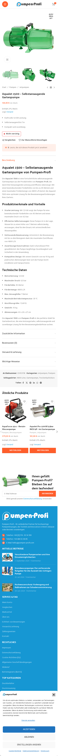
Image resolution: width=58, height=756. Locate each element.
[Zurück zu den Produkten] (51, 87)
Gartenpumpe (32, 378)
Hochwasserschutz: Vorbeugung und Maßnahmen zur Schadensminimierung (33, 586)
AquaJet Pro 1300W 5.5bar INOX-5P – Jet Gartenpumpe (42, 428)
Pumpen (12, 87)
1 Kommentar (35, 561)
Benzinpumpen (16, 432)
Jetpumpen (24, 87)
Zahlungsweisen (8, 631)
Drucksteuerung (8, 688)
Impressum (45, 751)
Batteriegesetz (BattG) (12, 672)
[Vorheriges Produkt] (47, 87)
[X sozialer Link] (27, 383)
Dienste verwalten (28, 720)
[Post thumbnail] (7, 557)
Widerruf (5, 667)
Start (4, 87)
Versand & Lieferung (10, 626)
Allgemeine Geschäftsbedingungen (17, 662)
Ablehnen (29, 737)
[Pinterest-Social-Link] (30, 383)
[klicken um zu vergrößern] (7, 59)
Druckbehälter (8, 683)
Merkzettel (7, 612)
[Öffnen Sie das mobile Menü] (5, 4)
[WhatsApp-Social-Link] (37, 383)
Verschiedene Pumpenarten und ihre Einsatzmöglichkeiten (32, 556)
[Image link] (25, 515)
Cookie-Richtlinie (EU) (11, 657)
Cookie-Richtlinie (15, 751)
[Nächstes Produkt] (54, 87)
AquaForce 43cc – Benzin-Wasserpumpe (14, 428)
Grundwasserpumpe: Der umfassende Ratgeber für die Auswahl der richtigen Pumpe (33, 570)
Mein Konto (7, 602)
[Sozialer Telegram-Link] (41, 383)
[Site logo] (29, 4)
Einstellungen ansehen (29, 744)
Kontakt (5, 636)
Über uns (5, 617)
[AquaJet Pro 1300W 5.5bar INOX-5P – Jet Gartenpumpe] (43, 411)
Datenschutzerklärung (31, 751)
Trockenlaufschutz (47, 378)
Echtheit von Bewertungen (13, 622)
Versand (9, 112)
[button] (53, 694)
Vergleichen (7, 607)
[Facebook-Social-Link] (23, 383)
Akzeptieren (29, 729)
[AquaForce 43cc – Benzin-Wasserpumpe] (15, 411)
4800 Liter (21, 378)
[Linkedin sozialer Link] (34, 383)
